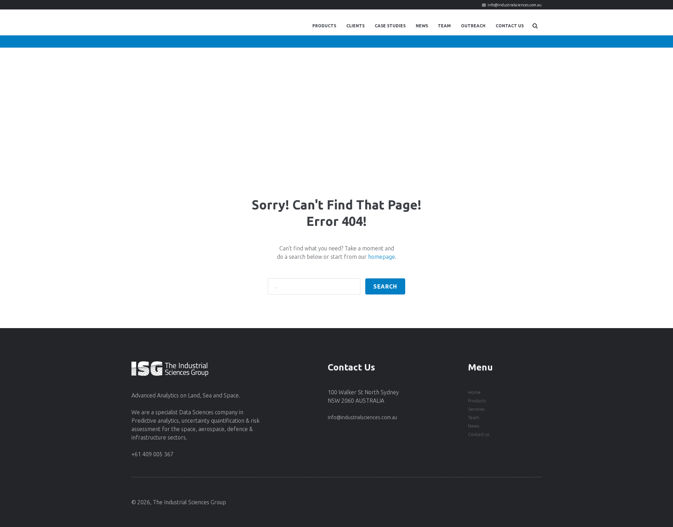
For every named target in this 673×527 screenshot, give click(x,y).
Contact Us (510, 25)
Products (324, 25)
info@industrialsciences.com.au (515, 5)
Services (476, 409)
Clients (355, 25)
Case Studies (390, 25)
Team (444, 25)
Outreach (473, 25)
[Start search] (385, 286)
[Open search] (535, 25)
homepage (381, 257)
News (422, 25)
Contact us (478, 434)
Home (474, 392)
